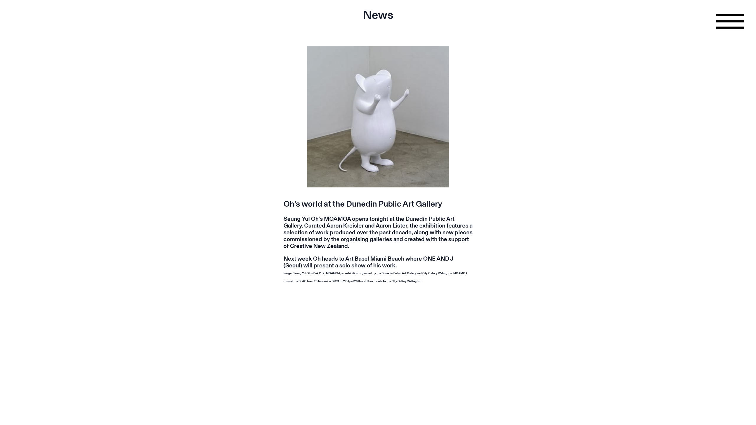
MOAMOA (337, 218)
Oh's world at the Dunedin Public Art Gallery (363, 204)
